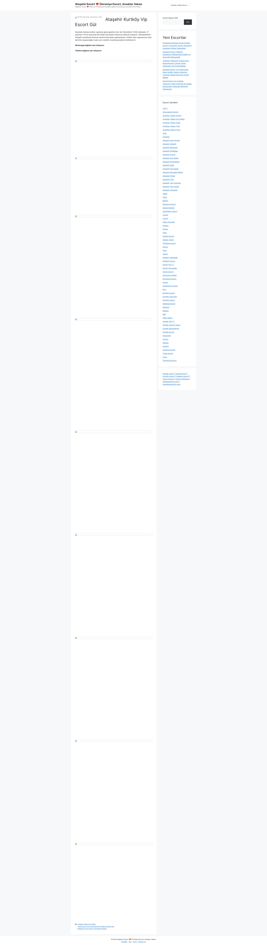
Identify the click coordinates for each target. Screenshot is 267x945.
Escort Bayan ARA (170, 18)
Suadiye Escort (169, 350)
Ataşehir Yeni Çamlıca (172, 183)
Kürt (164, 290)
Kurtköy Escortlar (170, 297)
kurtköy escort (169, 376)
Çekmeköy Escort (170, 211)
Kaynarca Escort (169, 279)
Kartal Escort (168, 272)
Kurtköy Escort (169, 293)
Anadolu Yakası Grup (171, 123)
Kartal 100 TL (168, 265)
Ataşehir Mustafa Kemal (173, 172)
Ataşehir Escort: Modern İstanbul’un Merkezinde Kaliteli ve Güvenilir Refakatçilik (177, 54)
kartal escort (181, 374)
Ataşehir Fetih (168, 165)
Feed (135, 942)
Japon (165, 254)
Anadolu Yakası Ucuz (171, 130)
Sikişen (166, 343)
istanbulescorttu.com (171, 384)
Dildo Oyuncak (169, 222)
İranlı (165, 250)
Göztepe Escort (169, 243)
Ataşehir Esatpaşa (170, 151)
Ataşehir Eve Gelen (171, 158)
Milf (164, 314)
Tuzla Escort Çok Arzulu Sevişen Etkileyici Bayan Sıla (95, 926)
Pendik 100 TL (169, 321)
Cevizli (165, 215)
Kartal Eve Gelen (170, 275)
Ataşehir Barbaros (170, 148)
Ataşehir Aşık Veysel (171, 140)
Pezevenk (167, 336)
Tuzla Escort (168, 353)
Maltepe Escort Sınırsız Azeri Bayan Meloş (92, 929)
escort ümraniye (182, 379)
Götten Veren (168, 240)
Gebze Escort (168, 236)
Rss (130, 942)
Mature (166, 311)
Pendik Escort (168, 332)
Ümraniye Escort (170, 361)
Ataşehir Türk (168, 179)
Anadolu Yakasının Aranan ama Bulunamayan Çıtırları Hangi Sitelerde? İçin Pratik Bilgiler (176, 63)
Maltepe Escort (169, 304)
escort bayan (168, 379)
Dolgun (166, 226)
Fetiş (165, 233)
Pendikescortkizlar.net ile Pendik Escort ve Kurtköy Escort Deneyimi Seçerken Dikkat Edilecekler (177, 45)
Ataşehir (166, 137)
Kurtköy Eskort (169, 300)
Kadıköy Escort (169, 261)
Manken (166, 307)
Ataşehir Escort (169, 155)
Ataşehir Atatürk (169, 144)
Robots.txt (142, 942)
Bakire (165, 201)
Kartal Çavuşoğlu (170, 268)
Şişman (166, 346)
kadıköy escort (182, 376)
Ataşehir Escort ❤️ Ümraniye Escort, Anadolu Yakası (108, 4)
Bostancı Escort (169, 204)
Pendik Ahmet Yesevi (171, 325)
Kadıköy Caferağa (170, 258)
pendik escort (168, 374)
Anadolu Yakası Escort (179, 5)
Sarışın (165, 339)
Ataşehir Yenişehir (170, 190)
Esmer (165, 229)
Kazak (165, 282)
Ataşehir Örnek (169, 176)
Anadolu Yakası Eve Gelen (86, 924)
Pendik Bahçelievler (171, 329)
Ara (187, 22)
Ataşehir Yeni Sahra (171, 187)
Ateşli (165, 194)
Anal (164, 133)
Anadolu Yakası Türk (171, 126)
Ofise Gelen (168, 318)
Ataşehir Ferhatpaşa (171, 162)
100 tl (165, 108)
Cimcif (165, 219)
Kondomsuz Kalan (170, 286)
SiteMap (124, 942)
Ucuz (165, 357)
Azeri (165, 197)
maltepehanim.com (171, 382)
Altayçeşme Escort (170, 112)
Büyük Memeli (168, 208)
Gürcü (165, 247)
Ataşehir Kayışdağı (170, 169)
